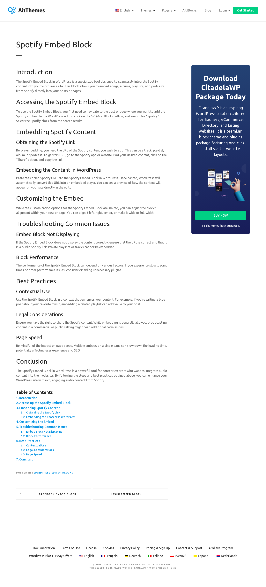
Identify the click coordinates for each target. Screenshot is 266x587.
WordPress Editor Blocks (53, 473)
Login (223, 10)
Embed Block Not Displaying (44, 431)
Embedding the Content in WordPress (50, 417)
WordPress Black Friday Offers (50, 556)
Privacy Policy (130, 548)
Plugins (167, 10)
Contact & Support (189, 548)
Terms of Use (70, 548)
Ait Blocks (189, 10)
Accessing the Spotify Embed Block (45, 403)
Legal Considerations (40, 450)
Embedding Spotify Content (39, 408)
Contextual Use (36, 445)
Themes (146, 10)
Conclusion (27, 459)
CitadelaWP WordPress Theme (154, 568)
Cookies (108, 548)
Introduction (28, 398)
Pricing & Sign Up (158, 548)
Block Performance (38, 436)
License (91, 548)
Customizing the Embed (36, 421)
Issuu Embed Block (126, 494)
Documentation (44, 548)
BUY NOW (221, 215)
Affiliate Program (221, 548)
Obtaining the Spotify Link (43, 412)
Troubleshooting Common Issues (43, 427)
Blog (208, 10)
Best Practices (29, 441)
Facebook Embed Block (57, 494)
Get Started (245, 10)
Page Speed (34, 454)
